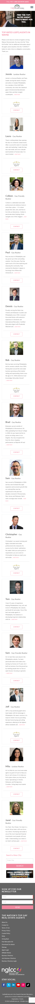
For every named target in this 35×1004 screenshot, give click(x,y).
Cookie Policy (6, 933)
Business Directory (7, 955)
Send (17, 907)
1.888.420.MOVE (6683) (21, 1)
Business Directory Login (9, 961)
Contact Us (5, 925)
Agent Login (5, 950)
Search (19, 866)
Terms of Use (6, 928)
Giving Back (5, 939)
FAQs (3, 936)
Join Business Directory (9, 958)
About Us (4, 922)
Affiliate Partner (6, 952)
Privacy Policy (6, 930)
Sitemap (4, 947)
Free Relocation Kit (7, 941)
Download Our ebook (8, 944)
